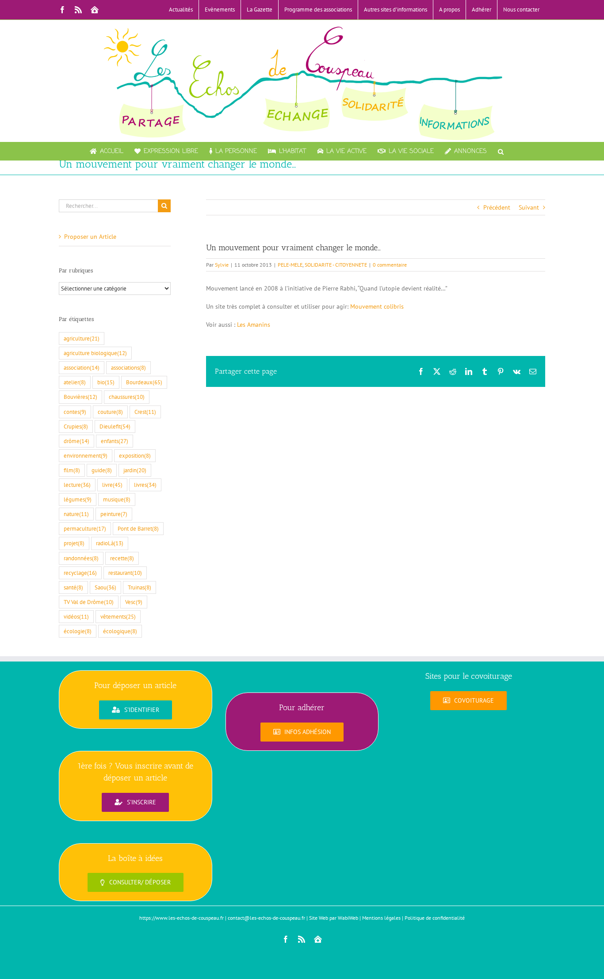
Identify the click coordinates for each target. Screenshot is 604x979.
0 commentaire (390, 264)
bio (106, 382)
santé (73, 587)
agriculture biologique (95, 352)
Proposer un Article (90, 237)
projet (74, 543)
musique (116, 499)
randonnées (81, 558)
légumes (78, 499)
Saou (105, 587)
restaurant (125, 572)
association (81, 367)
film (72, 470)
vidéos (76, 616)
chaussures (127, 396)
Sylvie (222, 264)
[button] (501, 151)
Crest (145, 411)
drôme (76, 440)
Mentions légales (381, 917)
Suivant (529, 207)
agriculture (81, 338)
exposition (135, 455)
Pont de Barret (138, 528)
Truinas (139, 587)
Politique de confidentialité (435, 917)
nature (76, 513)
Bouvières (80, 396)
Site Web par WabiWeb (333, 917)
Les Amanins (253, 325)
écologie (78, 631)
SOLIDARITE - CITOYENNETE (336, 264)
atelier (75, 382)
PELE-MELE (290, 264)
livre (112, 484)
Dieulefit (114, 426)
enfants (114, 440)
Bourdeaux (144, 382)
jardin (134, 470)
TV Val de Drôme (89, 601)
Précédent (496, 207)
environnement (85, 455)
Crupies (76, 426)
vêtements (118, 616)
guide (102, 470)
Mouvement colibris (376, 306)
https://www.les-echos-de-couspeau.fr (181, 917)
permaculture (85, 528)
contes (75, 411)
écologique (120, 631)
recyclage (80, 572)
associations (128, 367)
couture (110, 411)
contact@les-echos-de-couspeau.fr (266, 917)
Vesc (133, 601)
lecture (77, 484)
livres (145, 484)
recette (122, 558)
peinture (113, 513)
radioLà (109, 543)
